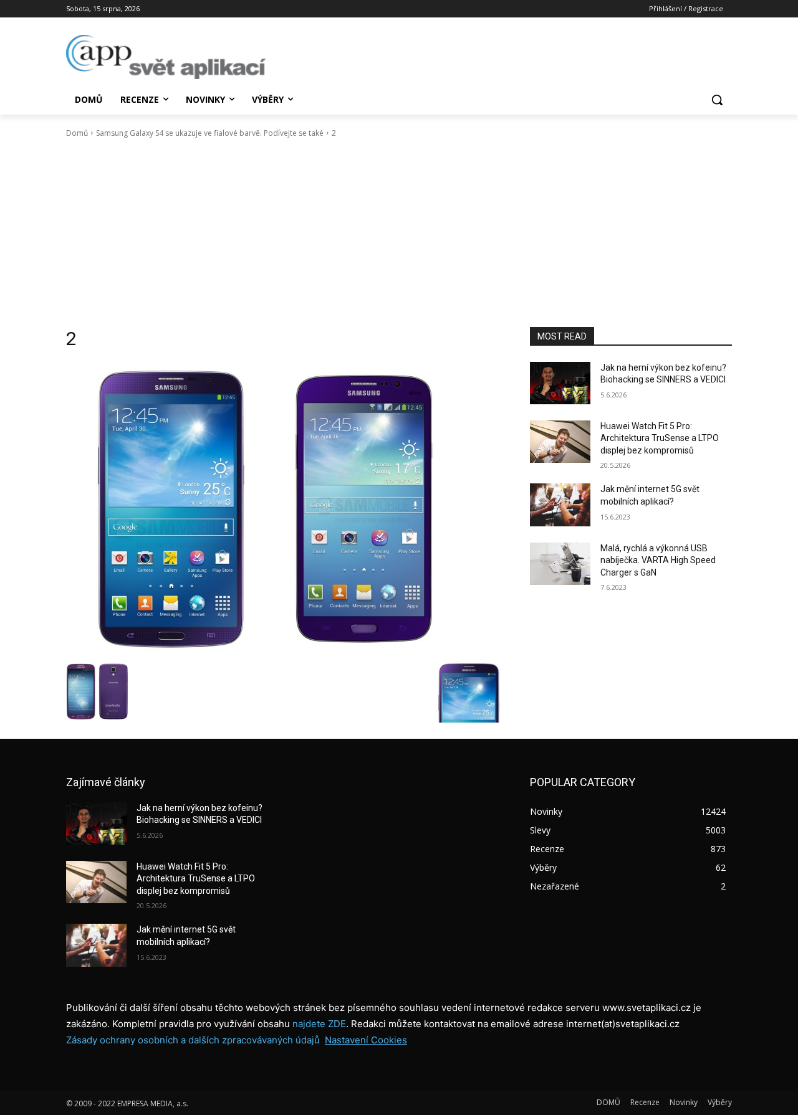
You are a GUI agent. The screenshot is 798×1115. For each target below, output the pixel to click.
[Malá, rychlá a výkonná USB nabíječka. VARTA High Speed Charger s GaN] (560, 564)
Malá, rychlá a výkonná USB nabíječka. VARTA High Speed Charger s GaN (658, 560)
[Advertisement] (399, 233)
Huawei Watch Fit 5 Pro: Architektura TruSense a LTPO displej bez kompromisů (659, 438)
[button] (717, 100)
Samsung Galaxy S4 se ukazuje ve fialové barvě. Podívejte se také (210, 133)
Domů (77, 133)
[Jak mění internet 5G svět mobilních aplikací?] (560, 504)
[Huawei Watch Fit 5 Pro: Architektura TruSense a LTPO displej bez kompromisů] (560, 441)
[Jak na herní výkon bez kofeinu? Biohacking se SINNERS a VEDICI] (560, 383)
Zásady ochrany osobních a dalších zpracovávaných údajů (193, 1040)
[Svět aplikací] (166, 57)
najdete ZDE (319, 1024)
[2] (283, 508)
